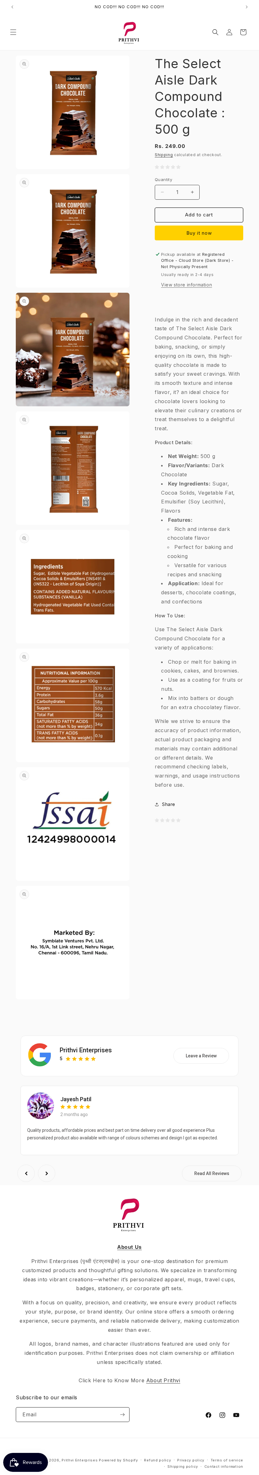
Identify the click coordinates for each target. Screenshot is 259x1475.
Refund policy (157, 1460)
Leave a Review (201, 1055)
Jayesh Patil (75, 1099)
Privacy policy (190, 1460)
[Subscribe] (122, 1414)
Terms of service (227, 1460)
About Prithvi (163, 1380)
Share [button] (168, 804)
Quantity (163, 179)
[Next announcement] (247, 7)
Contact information (223, 1466)
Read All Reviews (211, 1173)
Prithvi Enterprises (86, 1050)
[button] (13, 32)
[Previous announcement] (12, 7)
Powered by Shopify (118, 1460)
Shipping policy (182, 1466)
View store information (186, 284)
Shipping (164, 154)
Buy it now (199, 233)
